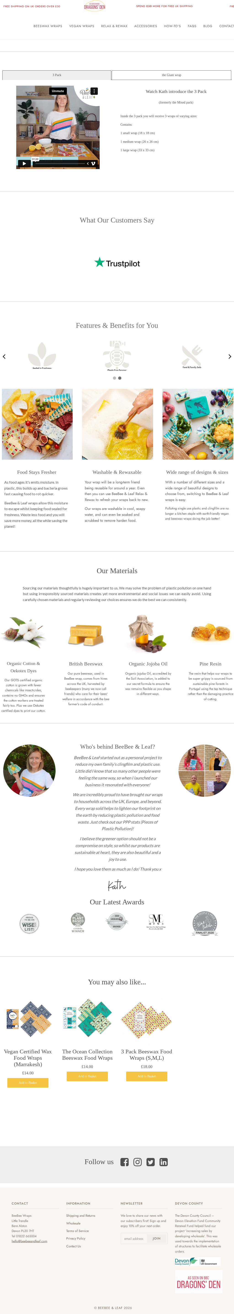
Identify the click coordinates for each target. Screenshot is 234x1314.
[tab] (56, 75)
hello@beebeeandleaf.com (29, 1241)
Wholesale (73, 1223)
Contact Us (73, 1246)
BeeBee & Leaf (110, 1308)
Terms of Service (77, 1231)
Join (157, 1238)
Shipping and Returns (80, 1215)
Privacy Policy (75, 1238)
